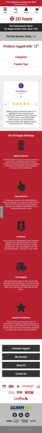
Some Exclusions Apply (21, 4)
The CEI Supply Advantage (21, 135)
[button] (5, 104)
